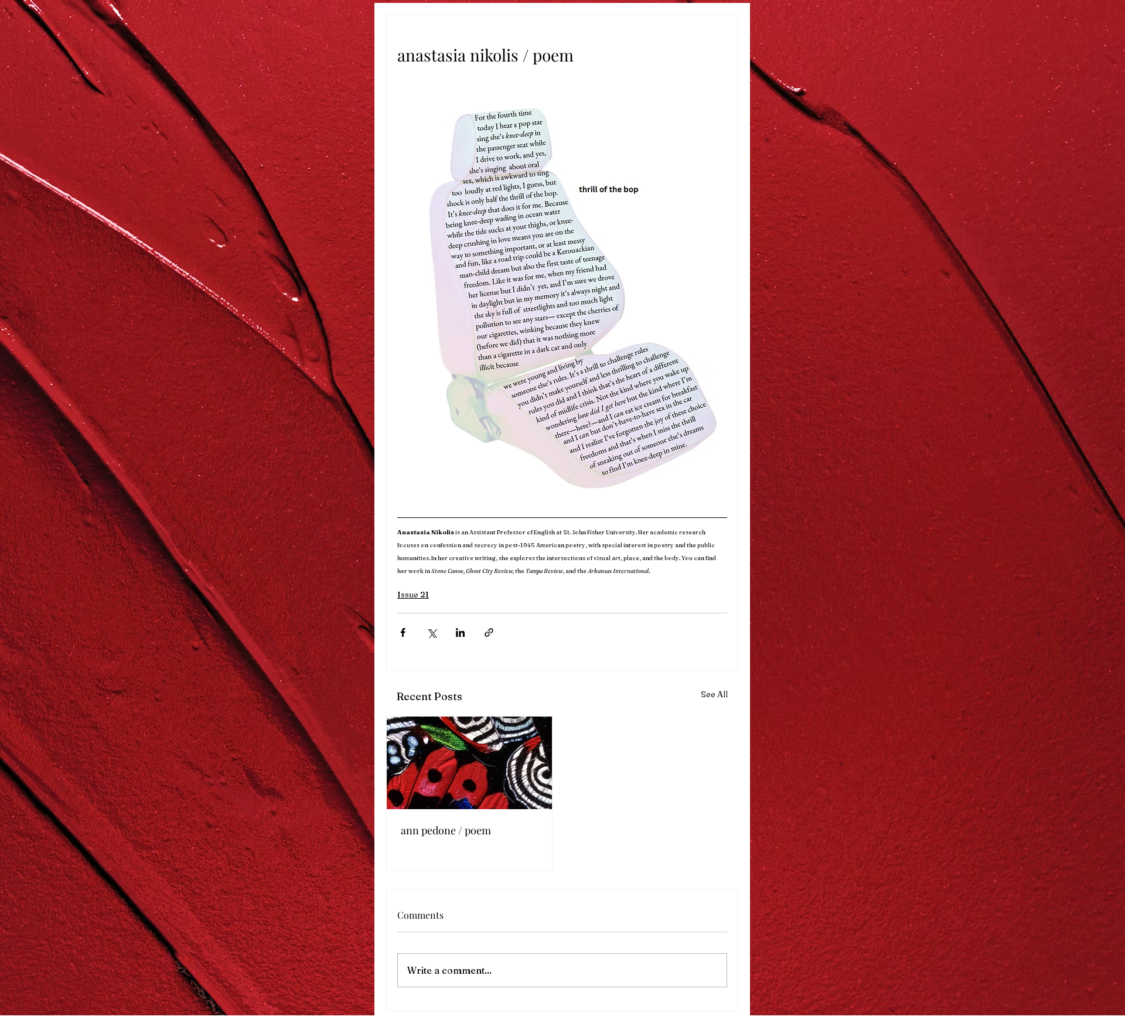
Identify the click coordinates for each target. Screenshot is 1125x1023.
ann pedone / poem (446, 830)
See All (714, 694)
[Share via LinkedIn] (460, 632)
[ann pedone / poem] (469, 763)
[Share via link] (489, 632)
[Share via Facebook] (402, 632)
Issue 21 (413, 594)
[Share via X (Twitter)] (431, 632)
